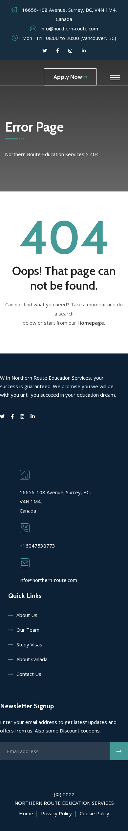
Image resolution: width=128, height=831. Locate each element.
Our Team (27, 629)
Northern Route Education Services (64, 803)
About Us (26, 615)
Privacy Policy (56, 813)
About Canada (32, 659)
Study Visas (29, 644)
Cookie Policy (94, 813)
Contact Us (28, 674)
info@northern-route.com (69, 28)
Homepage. (91, 322)
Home (26, 813)
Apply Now (67, 77)
